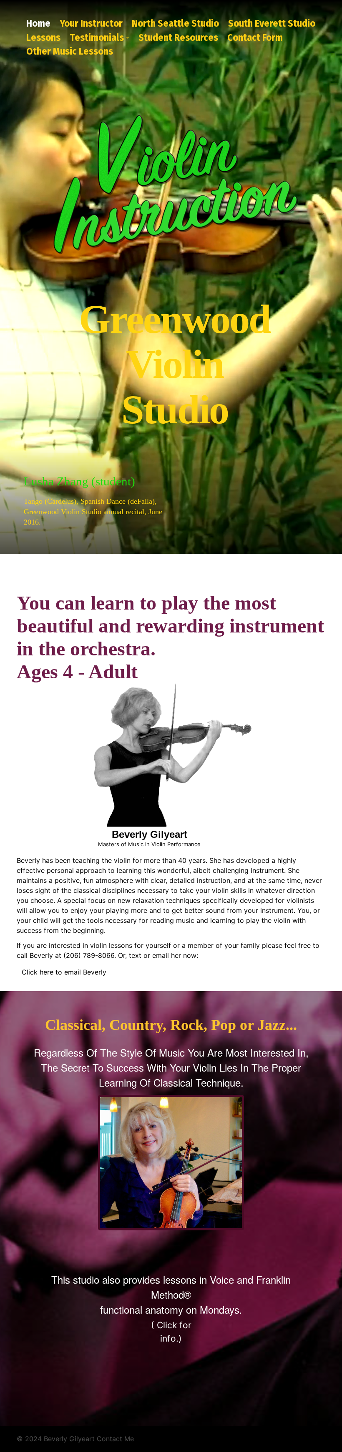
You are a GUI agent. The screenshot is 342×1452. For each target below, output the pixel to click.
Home (38, 23)
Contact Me (115, 1439)
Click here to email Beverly (64, 972)
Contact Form (255, 37)
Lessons (43, 37)
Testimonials (97, 37)
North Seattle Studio (175, 23)
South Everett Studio (271, 23)
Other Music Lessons (69, 51)
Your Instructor (91, 23)
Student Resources (178, 37)
